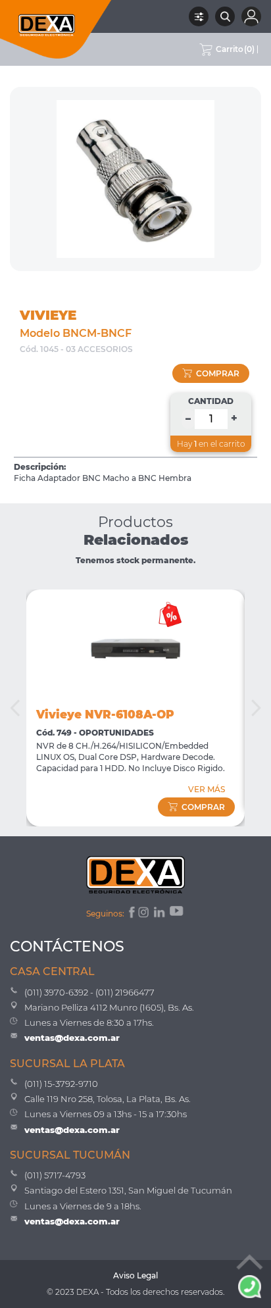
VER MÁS (206, 789)
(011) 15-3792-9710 (61, 1083)
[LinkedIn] (160, 914)
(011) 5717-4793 (55, 1175)
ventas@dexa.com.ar (72, 1037)
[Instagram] (144, 914)
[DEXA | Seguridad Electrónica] (56, 29)
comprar (217, 373)
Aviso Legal (135, 1275)
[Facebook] (130, 914)
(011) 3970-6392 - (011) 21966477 (89, 992)
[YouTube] (177, 914)
